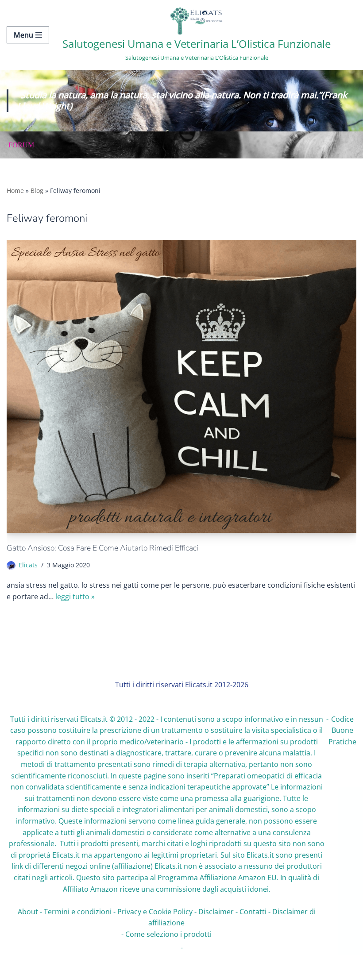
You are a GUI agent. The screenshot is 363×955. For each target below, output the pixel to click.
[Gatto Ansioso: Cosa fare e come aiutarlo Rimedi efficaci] (181, 386)
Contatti (252, 911)
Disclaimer (216, 911)
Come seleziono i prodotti (168, 934)
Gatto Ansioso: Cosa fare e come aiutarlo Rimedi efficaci (102, 548)
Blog (37, 190)
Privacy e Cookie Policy (155, 911)
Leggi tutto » (75, 596)
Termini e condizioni (78, 911)
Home (15, 190)
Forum (21, 145)
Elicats (28, 565)
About (28, 911)
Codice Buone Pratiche (342, 730)
